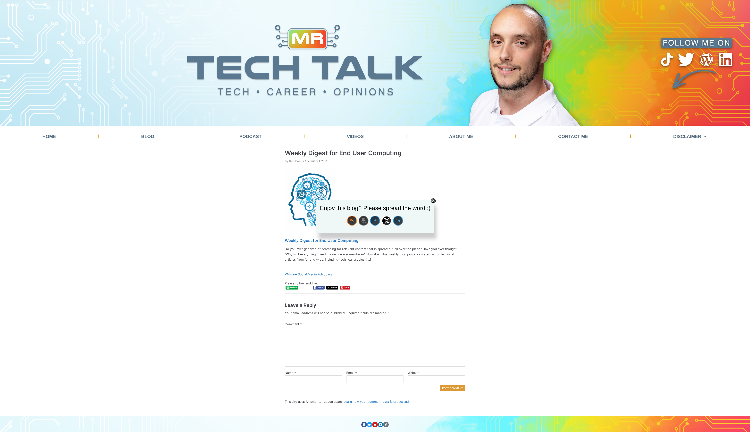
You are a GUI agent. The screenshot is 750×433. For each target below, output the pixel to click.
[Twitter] (369, 424)
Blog (147, 136)
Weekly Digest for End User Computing (322, 240)
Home (49, 136)
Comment (293, 324)
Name (290, 373)
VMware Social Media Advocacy (309, 274)
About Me (461, 136)
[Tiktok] (386, 424)
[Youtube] (375, 424)
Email (351, 373)
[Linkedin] (380, 424)
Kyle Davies (296, 161)
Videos (355, 136)
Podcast (250, 136)
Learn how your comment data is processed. (377, 402)
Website (413, 373)
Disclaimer (687, 136)
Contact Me (573, 136)
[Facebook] (364, 424)
